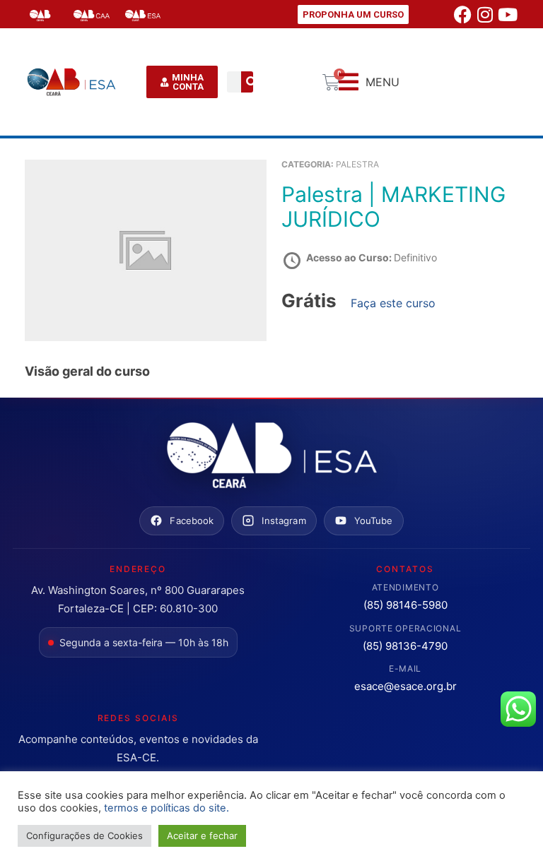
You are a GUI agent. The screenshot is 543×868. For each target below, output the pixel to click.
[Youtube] (507, 14)
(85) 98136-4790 (405, 646)
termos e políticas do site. (166, 808)
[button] (369, 82)
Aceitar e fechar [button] (202, 835)
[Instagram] (485, 14)
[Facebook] (462, 14)
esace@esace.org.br (405, 686)
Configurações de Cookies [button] (84, 835)
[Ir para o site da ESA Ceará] (271, 456)
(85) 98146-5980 (405, 605)
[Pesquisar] (251, 82)
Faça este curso (393, 303)
